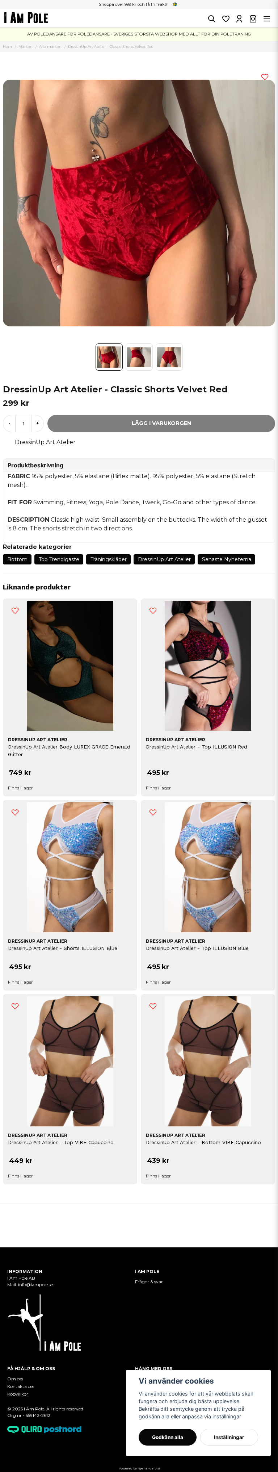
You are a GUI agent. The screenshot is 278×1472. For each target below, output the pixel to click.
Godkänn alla (167, 1437)
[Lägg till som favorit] (225, 19)
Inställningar (229, 1437)
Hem (7, 46)
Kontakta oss (20, 1386)
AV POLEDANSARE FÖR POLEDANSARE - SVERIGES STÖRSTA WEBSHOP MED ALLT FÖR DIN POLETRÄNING (139, 34)
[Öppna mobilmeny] (267, 19)
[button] (175, 4)
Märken (25, 46)
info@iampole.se (36, 1284)
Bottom (17, 559)
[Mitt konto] (239, 19)
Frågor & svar (149, 1281)
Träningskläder (108, 559)
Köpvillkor (17, 1394)
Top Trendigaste (59, 559)
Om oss (15, 1378)
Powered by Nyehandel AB (139, 1468)
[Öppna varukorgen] (253, 19)
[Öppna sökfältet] (212, 19)
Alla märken (50, 46)
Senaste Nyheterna (226, 559)
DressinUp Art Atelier (45, 442)
